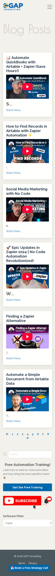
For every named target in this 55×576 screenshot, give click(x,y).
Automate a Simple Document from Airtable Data (27, 379)
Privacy (33, 563)
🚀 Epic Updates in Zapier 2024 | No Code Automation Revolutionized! (25, 254)
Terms (21, 563)
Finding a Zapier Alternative (20, 318)
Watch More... (13, 110)
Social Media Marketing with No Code (26, 191)
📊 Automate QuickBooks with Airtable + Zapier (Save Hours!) (26, 64)
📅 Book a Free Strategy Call (29, 567)
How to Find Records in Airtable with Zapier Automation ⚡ (26, 130)
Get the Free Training (27, 487)
